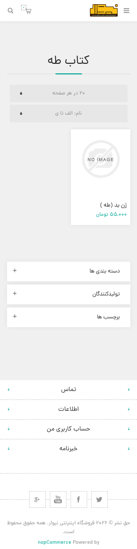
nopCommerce (54, 543)
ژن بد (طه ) (113, 205)
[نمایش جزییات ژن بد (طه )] (100, 159)
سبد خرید (24, 7)
